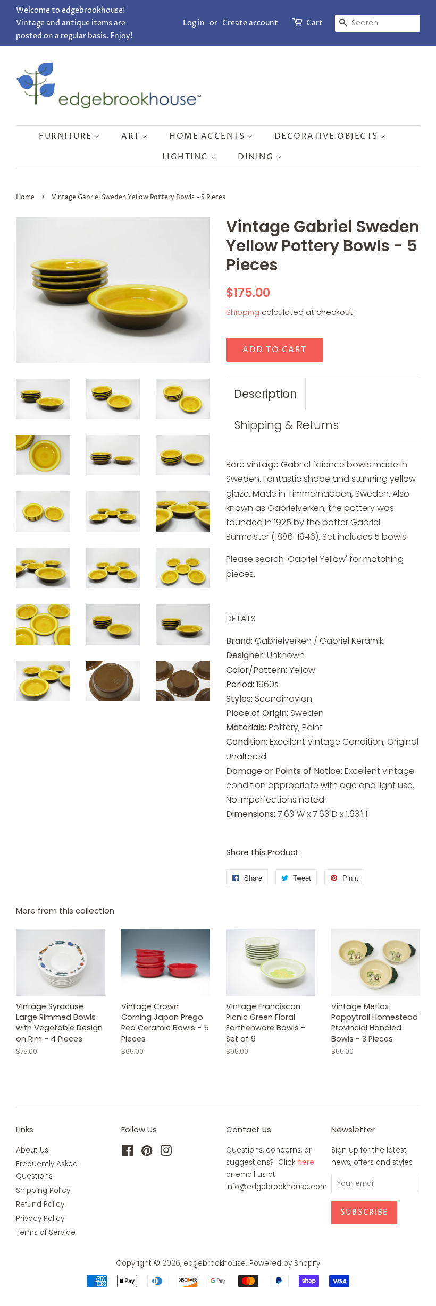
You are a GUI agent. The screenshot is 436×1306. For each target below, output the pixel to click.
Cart (314, 23)
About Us (32, 1150)
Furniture (66, 136)
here (305, 1162)
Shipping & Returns (286, 425)
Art (131, 136)
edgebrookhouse (214, 1263)
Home (25, 197)
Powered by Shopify (284, 1263)
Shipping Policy (43, 1190)
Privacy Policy (40, 1219)
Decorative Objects (327, 136)
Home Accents (208, 136)
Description (265, 394)
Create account (250, 23)
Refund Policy (40, 1204)
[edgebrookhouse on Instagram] (166, 1153)
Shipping (242, 312)
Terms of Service (46, 1232)
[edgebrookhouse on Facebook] (127, 1153)
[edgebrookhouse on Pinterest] (147, 1153)
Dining (257, 157)
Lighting (186, 157)
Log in (194, 23)
